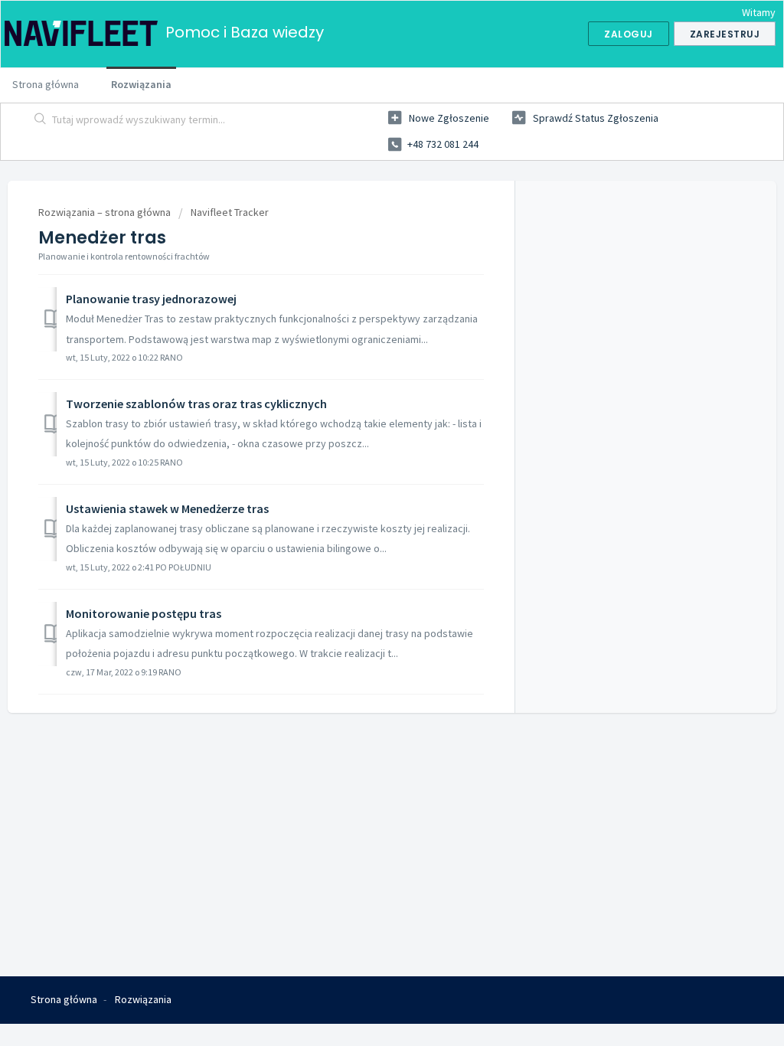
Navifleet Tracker (230, 212)
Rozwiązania (141, 84)
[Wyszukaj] (40, 120)
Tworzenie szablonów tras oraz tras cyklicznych (196, 403)
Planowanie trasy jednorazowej (151, 298)
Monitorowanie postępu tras (143, 613)
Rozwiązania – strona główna (105, 212)
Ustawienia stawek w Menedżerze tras (167, 508)
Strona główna (45, 84)
